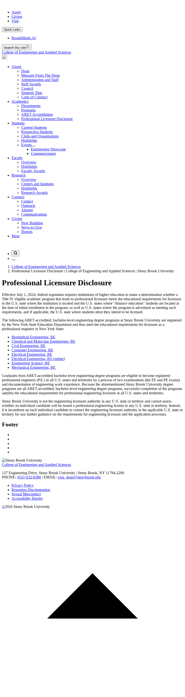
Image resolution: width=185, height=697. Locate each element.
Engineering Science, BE (31, 363)
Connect (18, 197)
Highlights (29, 188)
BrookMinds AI (24, 38)
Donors (27, 232)
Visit (15, 21)
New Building (32, 223)
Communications (34, 214)
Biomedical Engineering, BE (33, 337)
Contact (27, 201)
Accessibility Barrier (27, 498)
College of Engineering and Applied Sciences (36, 52)
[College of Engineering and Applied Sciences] (4, 58)
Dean (25, 71)
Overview (28, 180)
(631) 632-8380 (29, 477)
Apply (16, 12)
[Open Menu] (13, 259)
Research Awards (34, 193)
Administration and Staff (40, 80)
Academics (20, 101)
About (16, 67)
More (16, 236)
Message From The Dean (40, 75)
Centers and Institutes (37, 184)
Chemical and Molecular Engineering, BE (43, 341)
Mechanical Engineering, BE (34, 367)
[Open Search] (15, 253)
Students (18, 123)
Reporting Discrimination (31, 490)
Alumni (27, 210)
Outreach (28, 206)
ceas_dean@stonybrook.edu (79, 477)
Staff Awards (31, 84)
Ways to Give (31, 227)
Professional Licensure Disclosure (47, 119)
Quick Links (12, 29)
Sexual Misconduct (26, 494)
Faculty (17, 158)
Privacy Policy (23, 485)
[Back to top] (92, 693)
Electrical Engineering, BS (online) (38, 359)
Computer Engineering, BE (32, 350)
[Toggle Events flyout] (33, 146)
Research (19, 175)
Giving (17, 16)
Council (27, 88)
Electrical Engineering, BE (32, 354)
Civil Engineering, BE (29, 346)
